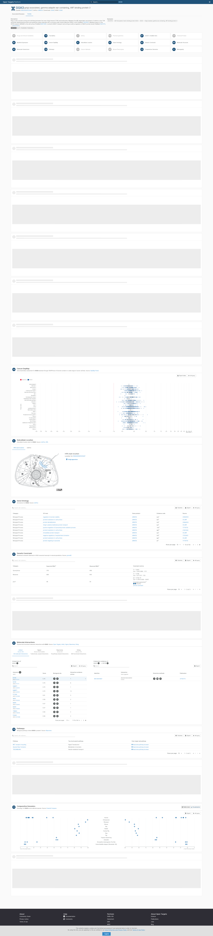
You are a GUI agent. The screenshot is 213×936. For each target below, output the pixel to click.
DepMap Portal (94, 248)
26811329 (43, 24)
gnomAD (69, 433)
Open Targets (48, 61)
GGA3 (52, 10)
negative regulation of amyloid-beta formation (56, 413)
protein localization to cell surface (52, 397)
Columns (179, 102)
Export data (182, 253)
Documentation (70, 916)
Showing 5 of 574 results (191, 701)
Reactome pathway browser (141, 625)
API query (197, 102)
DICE (99, 148)
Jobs (152, 922)
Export (189, 102)
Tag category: (16, 699)
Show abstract (20, 725)
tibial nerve (101, 112)
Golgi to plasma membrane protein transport (55, 403)
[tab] (18, 14)
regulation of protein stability (51, 395)
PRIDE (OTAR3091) (90, 148)
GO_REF (185, 397)
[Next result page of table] (84, 601)
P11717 (17, 560)
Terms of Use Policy (138, 930)
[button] (65, 167)
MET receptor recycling (19, 625)
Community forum (25, 916)
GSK (108, 922)
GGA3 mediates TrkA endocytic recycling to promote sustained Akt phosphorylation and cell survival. (44, 770)
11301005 (85, 22)
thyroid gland (101, 119)
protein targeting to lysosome (51, 418)
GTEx (83, 148)
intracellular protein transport (51, 411)
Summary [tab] (16, 154)
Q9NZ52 (40, 10)
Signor (67, 525)
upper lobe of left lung (104, 129)
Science (153, 916)
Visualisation (196, 643)
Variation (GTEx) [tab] (26, 154)
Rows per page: (170, 137)
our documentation (51, 148)
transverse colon (102, 114)
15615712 (102, 24)
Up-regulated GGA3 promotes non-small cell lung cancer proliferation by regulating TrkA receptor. (43, 718)
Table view (186, 643)
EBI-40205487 (98, 559)
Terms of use (24, 922)
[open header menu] (209, 2)
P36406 (18, 593)
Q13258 (18, 577)
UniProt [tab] (29, 325)
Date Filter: (15, 704)
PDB (92, 492)
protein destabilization (49, 400)
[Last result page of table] (86, 601)
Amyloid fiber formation (19, 627)
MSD (108, 924)
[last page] (200, 137)
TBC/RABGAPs (17, 630)
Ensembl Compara (51, 645)
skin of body (101, 116)
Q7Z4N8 (18, 597)
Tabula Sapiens (77, 148)
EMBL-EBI (110, 916)
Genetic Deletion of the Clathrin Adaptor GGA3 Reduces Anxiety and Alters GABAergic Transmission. (44, 744)
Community (69, 919)
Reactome (72, 525)
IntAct (63, 525)
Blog (152, 924)
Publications (154, 919)
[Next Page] (198, 137)
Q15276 (18, 568)
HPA (47, 320)
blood (99, 133)
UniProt (43, 320)
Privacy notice (24, 919)
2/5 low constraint (138, 463)
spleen (100, 124)
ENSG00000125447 (26, 10)
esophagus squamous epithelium (107, 131)
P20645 (18, 585)
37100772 (183, 559)
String (77, 525)
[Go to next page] (199, 784)
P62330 (18, 581)
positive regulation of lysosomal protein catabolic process (59, 405)
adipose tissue (102, 121)
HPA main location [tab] (19, 325)
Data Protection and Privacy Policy (116, 930)
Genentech (110, 919)
